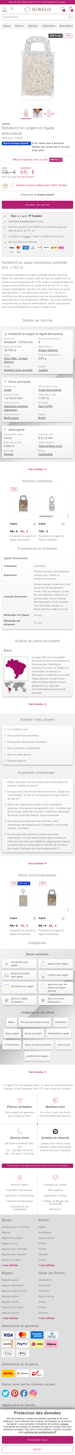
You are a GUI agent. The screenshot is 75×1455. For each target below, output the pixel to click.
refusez (64, 1424)
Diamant (43, 1254)
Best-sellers (66, 26)
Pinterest (14, 1393)
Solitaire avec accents (18, 370)
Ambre (42, 1243)
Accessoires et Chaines (16, 1227)
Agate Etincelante (49, 390)
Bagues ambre (10, 1296)
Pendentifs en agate (58, 1033)
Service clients (19, 1185)
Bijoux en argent (33, 1033)
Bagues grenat (10, 1313)
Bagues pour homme (14, 1254)
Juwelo (43, 370)
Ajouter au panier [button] (37, 205)
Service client (19, 1138)
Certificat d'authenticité (19, 1196)
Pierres (19, 26)
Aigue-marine (46, 1238)
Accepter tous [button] (37, 1440)
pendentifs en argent (37, 1056)
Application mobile (55, 1196)
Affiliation (55, 1209)
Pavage (8, 454)
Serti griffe (45, 406)
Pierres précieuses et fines (35, 1022)
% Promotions (11, 1045)
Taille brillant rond (50, 446)
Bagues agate (10, 1280)
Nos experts (55, 1190)
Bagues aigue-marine (14, 1291)
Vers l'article (36, 469)
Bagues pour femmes (14, 1249)
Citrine (42, 1249)
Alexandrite (45, 1280)
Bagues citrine (10, 1302)
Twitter (5, 1393)
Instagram (33, 1393)
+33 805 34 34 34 (22, 1150)
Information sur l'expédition (19, 1208)
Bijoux (7, 26)
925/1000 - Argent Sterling (16, 360)
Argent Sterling (48, 350)
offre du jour (64, 1045)
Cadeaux (33, 26)
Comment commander (19, 1190)
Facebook (23, 1393)
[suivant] (68, 515)
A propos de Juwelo (55, 1185)
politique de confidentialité (39, 1432)
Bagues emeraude (12, 1307)
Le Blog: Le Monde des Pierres (55, 1203)
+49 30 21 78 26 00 (22, 1154)
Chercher (70, 17)
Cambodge (45, 454)
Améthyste (44, 1285)
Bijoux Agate (12, 1033)
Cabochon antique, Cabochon (16, 408)
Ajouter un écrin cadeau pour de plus (41, 185)
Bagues (6, 1232)
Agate (7, 390)
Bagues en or (9, 1243)
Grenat (42, 1260)
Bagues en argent (12, 1238)
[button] (4, 9)
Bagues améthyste (13, 1285)
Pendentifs (61, 1022)
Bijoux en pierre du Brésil (38, 1045)
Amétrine (43, 1291)
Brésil (42, 418)
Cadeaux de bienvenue (19, 1201)
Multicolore (11, 418)
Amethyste (44, 1232)
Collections (48, 26)
